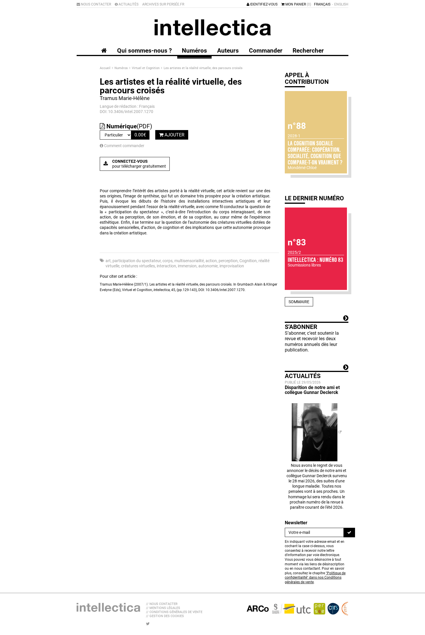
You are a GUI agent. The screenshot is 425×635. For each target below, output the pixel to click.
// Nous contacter (162, 604)
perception (228, 260)
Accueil (105, 68)
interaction (166, 266)
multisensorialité (189, 260)
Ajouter (173, 135)
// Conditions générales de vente (174, 612)
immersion (187, 266)
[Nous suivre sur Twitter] (148, 623)
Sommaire (299, 301)
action (211, 260)
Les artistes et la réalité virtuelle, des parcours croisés (203, 68)
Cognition (248, 260)
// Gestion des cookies (165, 616)
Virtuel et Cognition (146, 68)
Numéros (121, 68)
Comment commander (123, 145)
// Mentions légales (163, 608)
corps (167, 260)
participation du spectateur (136, 260)
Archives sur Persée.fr (163, 4)
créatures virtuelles (138, 266)
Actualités (128, 4)
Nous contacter (95, 4)
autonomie (208, 266)
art (108, 260)
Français (322, 4)
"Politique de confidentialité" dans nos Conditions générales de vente (315, 577)
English (341, 4)
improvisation (231, 266)
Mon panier (297, 4)
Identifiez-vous (263, 4)
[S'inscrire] (349, 532)
